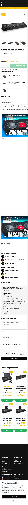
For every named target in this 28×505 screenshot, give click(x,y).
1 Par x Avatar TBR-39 (14, 75)
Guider (3, 468)
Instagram (6, 478)
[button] (25, 14)
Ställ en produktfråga (11, 270)
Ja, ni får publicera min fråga (12, 344)
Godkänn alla (14, 496)
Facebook (6, 477)
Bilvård (3, 466)
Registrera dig (17, 461)
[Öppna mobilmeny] (1, 1)
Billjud (3, 461)
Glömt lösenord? (18, 463)
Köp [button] (7, 400)
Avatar (15, 69)
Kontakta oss (17, 477)
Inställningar (14, 501)
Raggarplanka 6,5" (13, 8)
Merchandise (5, 471)
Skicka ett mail (9, 274)
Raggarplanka (5, 8)
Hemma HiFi (5, 465)
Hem (3, 460)
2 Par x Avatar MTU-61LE (15, 89)
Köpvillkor (16, 478)
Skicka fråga (14, 358)
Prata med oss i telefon (12, 277)
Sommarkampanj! (6, 469)
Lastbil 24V (4, 463)
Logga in (16, 460)
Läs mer (3, 55)
